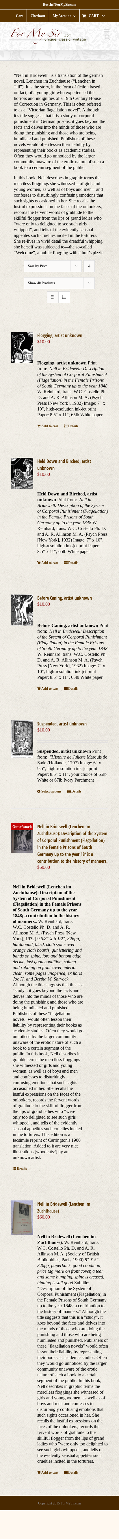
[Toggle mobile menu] (107, 31)
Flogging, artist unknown (59, 335)
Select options (51, 791)
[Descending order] (89, 266)
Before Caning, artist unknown (64, 598)
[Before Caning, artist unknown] (22, 610)
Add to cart (49, 426)
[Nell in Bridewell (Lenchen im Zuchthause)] (22, 1217)
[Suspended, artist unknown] (22, 739)
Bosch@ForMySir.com (59, 5)
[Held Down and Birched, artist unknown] (22, 473)
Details (73, 426)
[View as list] (64, 297)
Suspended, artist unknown (62, 724)
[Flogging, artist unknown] (22, 347)
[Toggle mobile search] (107, 37)
